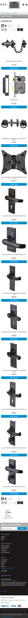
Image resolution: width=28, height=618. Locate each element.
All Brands (8, 13)
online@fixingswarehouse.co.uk (8, 568)
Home (2, 13)
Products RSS (17, 613)
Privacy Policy (4, 549)
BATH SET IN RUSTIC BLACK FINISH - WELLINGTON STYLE (14, 448)
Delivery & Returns (5, 547)
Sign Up (22, 528)
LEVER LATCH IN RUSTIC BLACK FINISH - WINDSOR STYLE (14, 254)
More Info (14, 107)
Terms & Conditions (5, 552)
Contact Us (3, 550)
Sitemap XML (4, 613)
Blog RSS (23, 613)
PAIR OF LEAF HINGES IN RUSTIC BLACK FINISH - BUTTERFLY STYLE (14, 178)
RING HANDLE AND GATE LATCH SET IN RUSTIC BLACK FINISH (14, 139)
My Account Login (5, 545)
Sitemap (3, 538)
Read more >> (4, 591)
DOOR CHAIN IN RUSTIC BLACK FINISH (14, 61)
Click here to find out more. (7, 616)
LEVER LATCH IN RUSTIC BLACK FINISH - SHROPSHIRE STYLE (14, 371)
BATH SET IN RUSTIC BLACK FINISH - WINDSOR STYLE (14, 486)
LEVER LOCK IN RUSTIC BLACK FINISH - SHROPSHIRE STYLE (14, 332)
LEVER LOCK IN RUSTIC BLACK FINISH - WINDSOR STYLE (14, 216)
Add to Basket (14, 68)
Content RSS (10, 613)
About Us (3, 536)
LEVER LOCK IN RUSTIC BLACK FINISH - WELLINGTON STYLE (14, 409)
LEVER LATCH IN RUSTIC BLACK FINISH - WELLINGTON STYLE (14, 294)
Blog (2, 539)
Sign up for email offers (11, 525)
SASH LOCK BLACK (14, 100)
